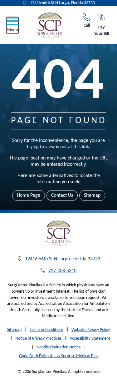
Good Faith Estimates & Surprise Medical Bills (58, 356)
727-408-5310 (62, 271)
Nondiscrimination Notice (59, 347)
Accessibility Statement (90, 338)
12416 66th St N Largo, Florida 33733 (62, 3)
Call (87, 25)
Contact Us (62, 195)
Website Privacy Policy (90, 329)
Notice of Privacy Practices (38, 338)
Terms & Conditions (46, 329)
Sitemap (92, 195)
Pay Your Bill (101, 30)
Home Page (28, 195)
